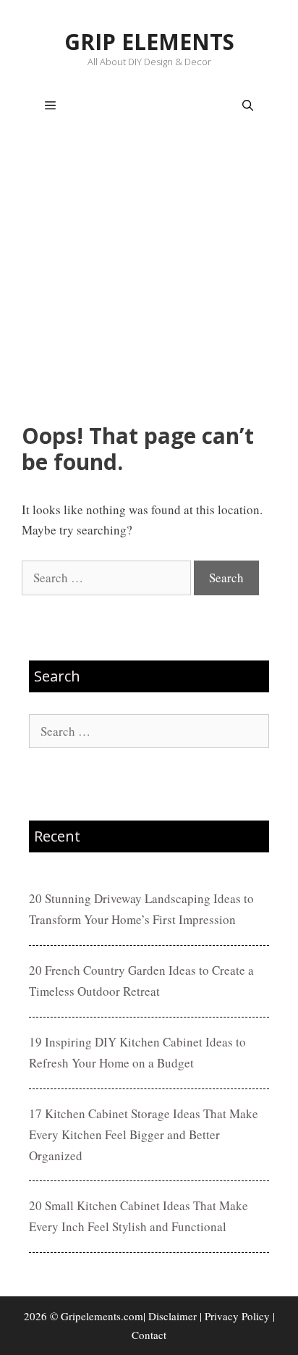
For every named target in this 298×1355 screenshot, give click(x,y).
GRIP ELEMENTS (149, 41)
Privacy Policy (237, 1316)
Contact (149, 1334)
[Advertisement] (149, 279)
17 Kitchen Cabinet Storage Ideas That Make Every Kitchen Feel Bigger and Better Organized (143, 1134)
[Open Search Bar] (247, 105)
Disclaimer (172, 1316)
